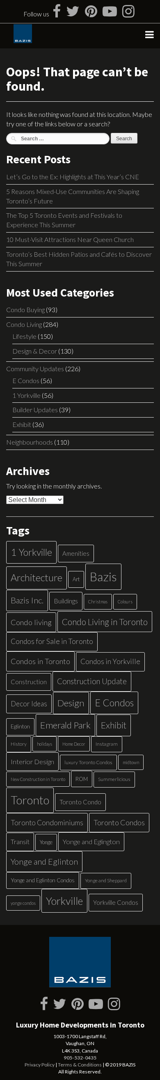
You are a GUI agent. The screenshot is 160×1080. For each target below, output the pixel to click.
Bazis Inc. (27, 600)
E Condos (25, 380)
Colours (125, 601)
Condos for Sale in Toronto (52, 641)
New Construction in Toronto (38, 779)
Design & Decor (34, 351)
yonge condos (23, 903)
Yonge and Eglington (91, 841)
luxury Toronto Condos (88, 762)
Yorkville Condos (115, 902)
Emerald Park (65, 725)
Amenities (75, 553)
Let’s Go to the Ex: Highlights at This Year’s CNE (72, 176)
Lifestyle (24, 336)
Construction (29, 681)
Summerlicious (114, 779)
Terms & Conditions (80, 1065)
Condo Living (24, 324)
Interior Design (32, 761)
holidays (44, 744)
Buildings (66, 601)
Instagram (107, 744)
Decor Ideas (29, 703)
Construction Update (92, 681)
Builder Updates (35, 409)
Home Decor (73, 744)
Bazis (103, 576)
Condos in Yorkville (110, 661)
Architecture (36, 577)
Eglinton (20, 726)
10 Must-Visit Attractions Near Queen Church (70, 239)
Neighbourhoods (29, 442)
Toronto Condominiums (47, 822)
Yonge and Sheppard (106, 880)
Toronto (30, 800)
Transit (20, 841)
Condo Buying (25, 309)
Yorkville (64, 901)
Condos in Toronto (40, 661)
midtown (131, 762)
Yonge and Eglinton (44, 861)
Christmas (97, 601)
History (19, 744)
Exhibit (21, 424)
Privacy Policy (40, 1065)
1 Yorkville (26, 395)
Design (71, 702)
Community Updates (35, 368)
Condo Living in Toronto (105, 621)
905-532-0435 (80, 1058)
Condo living (31, 622)
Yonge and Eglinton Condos (43, 880)
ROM (81, 779)
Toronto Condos (119, 822)
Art (76, 579)
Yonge (46, 842)
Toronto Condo (80, 802)
